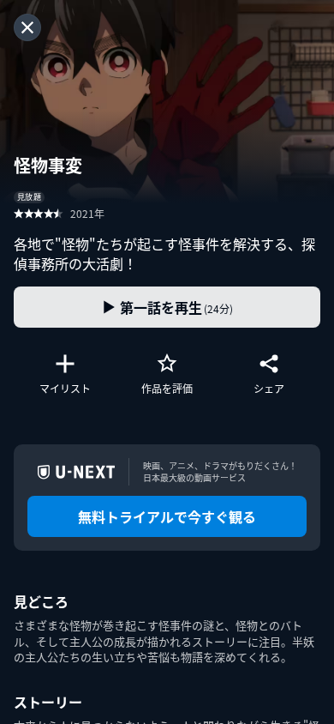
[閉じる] (27, 27)
